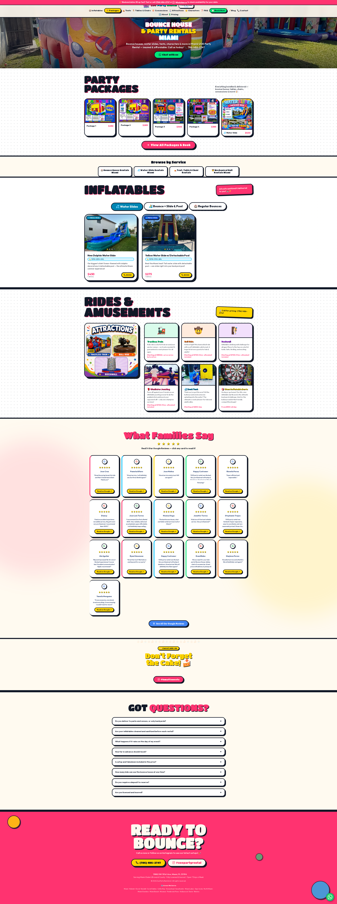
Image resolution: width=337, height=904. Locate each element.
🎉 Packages (112, 10)
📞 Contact (242, 10)
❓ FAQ (204, 10)
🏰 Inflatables (96, 10)
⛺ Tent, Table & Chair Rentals (186, 171)
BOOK (129, 275)
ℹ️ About (163, 14)
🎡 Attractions (176, 10)
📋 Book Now (218, 10)
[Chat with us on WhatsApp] (330, 897)
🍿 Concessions (160, 10)
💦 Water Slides (127, 206)
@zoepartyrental (188, 862)
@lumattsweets (170, 679)
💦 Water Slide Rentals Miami (151, 171)
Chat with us (170, 54)
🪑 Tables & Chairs (141, 10)
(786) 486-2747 (163, 2)
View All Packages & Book (170, 145)
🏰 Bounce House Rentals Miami (115, 171)
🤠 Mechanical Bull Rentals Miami (222, 171)
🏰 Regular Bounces (208, 206)
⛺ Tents (126, 10)
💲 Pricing (173, 14)
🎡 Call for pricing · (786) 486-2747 (233, 311)
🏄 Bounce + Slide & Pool (166, 206)
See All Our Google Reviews (170, 623)
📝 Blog (232, 10)
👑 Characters (192, 10)
